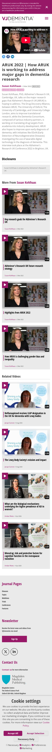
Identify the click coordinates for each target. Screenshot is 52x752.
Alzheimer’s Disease (9, 90)
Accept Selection (35, 733)
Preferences (40, 745)
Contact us (7, 669)
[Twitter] (5, 651)
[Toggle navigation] (46, 18)
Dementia (20, 90)
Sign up (14, 639)
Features (5, 608)
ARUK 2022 (36, 86)
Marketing (27, 748)
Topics (4, 594)
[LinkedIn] (14, 651)
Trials (4, 601)
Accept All (13, 733)
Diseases (5, 591)
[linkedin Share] (13, 56)
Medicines (5, 598)
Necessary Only (26, 739)
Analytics (26, 745)
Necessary (13, 745)
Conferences (6, 605)
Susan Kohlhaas (11, 86)
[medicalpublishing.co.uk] (14, 679)
